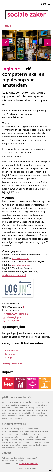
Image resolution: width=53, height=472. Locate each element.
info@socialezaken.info (28, 463)
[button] (5, 42)
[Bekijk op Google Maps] (24, 306)
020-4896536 (12, 320)
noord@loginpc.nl (20, 264)
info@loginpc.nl (14, 317)
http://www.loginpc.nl (17, 313)
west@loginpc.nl (20, 258)
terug (8, 25)
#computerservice (12, 363)
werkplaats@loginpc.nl (14, 275)
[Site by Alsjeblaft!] (50, 470)
